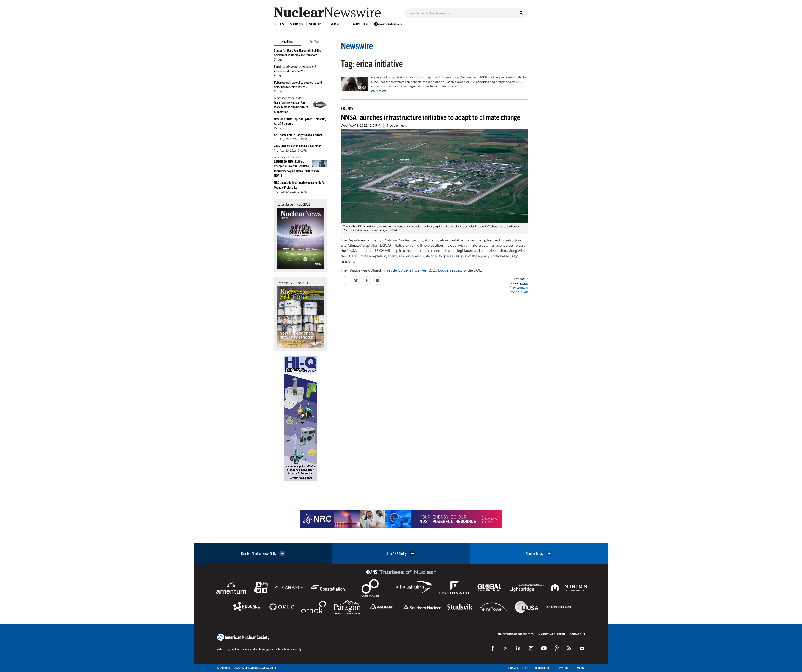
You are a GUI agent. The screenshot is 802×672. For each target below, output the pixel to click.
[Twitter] (505, 648)
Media (581, 668)
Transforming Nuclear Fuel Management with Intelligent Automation (291, 107)
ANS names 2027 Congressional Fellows (298, 135)
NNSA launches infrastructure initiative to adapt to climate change (430, 116)
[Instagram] (531, 648)
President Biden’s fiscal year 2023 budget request (423, 270)
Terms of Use (543, 668)
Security (347, 108)
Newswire (357, 45)
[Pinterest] (556, 648)
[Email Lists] (582, 648)
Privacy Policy (518, 668)
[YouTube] (544, 648)
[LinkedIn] (518, 648)
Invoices (564, 668)
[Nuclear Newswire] (569, 648)
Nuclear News (397, 125)
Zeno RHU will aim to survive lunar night (297, 146)
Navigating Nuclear (551, 634)
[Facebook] (493, 648)
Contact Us (577, 634)
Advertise (360, 23)
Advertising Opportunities (515, 634)
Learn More (378, 90)
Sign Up (315, 23)
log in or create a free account (519, 287)
